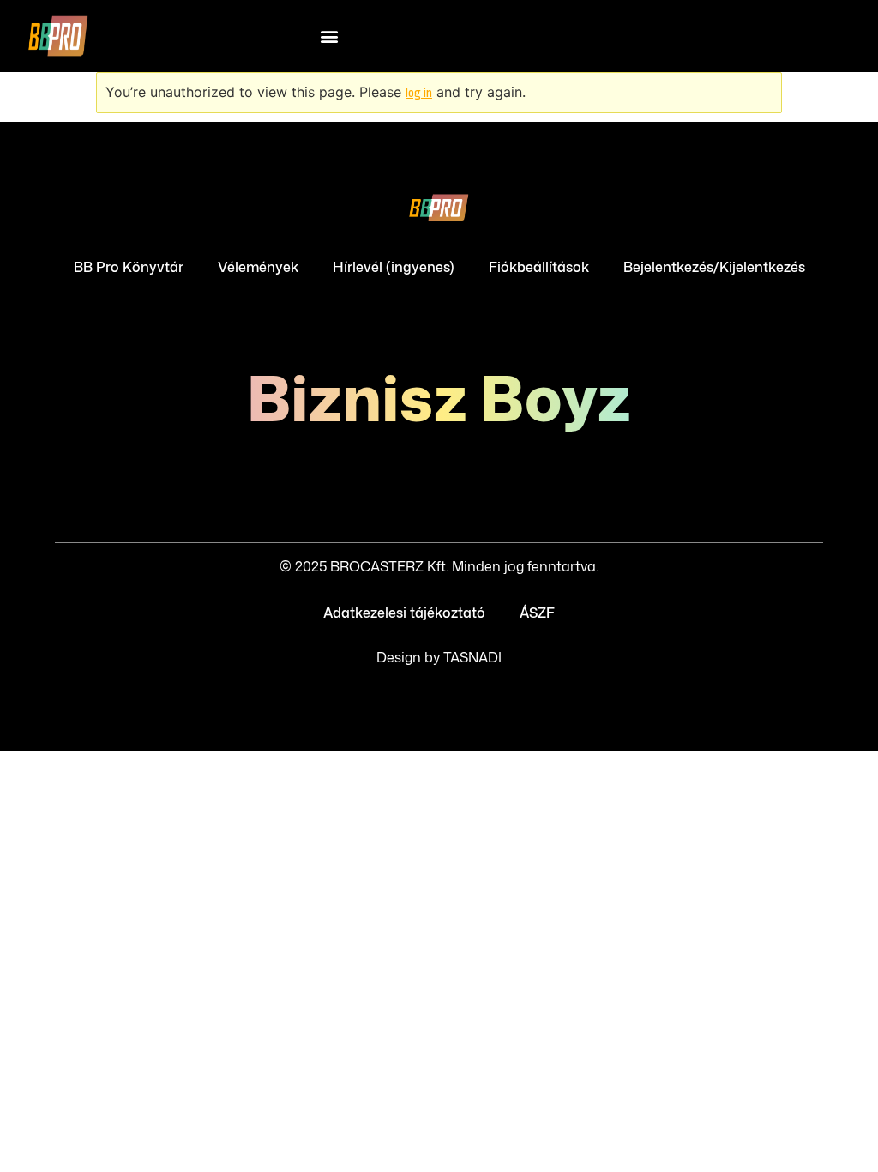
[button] (330, 36)
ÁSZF (537, 612)
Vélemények (258, 266)
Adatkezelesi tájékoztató (404, 612)
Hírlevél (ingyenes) (393, 266)
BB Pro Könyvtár (128, 266)
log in (419, 93)
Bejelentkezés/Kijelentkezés (714, 266)
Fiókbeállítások (539, 266)
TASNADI (472, 657)
